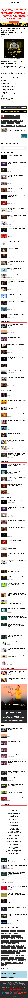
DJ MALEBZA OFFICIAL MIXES (8, 632)
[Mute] (21, 107)
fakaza (3, 123)
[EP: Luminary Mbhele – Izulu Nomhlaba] (4, 333)
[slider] (24, 107)
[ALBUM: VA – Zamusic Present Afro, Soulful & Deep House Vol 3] (4, 572)
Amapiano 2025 (5, 940)
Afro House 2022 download (14, 848)
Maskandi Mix (5, 960)
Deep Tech (13, 948)
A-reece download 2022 (14, 818)
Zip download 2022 (14, 825)
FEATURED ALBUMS (6, 497)
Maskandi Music (13, 960)
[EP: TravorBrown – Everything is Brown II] (4, 353)
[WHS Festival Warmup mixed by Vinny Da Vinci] (4, 861)
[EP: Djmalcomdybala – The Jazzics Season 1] (4, 360)
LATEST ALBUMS (5, 321)
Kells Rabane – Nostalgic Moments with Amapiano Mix (16, 921)
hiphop (18, 953)
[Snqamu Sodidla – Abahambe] (4, 750)
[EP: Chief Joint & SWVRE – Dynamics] (4, 386)
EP (24, 948)
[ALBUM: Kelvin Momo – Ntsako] (4, 244)
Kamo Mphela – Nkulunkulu (13, 433)
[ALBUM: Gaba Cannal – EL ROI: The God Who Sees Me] (4, 198)
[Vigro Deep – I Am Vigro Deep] (4, 396)
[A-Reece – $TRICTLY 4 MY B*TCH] (4, 449)
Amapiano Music (21, 940)
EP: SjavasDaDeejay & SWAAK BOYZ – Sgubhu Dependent (16, 209)
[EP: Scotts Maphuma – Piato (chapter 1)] (4, 184)
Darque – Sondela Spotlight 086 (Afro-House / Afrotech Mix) (16, 772)
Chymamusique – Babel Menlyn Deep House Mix (16, 798)
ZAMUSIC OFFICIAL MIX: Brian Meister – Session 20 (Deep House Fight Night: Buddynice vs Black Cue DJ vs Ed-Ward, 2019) (16, 624)
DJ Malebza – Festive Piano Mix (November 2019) (14, 636)
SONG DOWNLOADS (16, 28)
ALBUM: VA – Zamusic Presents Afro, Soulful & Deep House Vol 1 (16, 584)
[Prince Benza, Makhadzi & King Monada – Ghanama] (4, 429)
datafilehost (12, 120)
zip (21, 962)
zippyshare (4, 965)
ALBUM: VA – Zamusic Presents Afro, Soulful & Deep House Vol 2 (16, 577)
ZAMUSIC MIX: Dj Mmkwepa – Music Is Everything (16, 679)
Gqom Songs (12, 953)
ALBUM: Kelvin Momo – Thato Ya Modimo (17, 215)
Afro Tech (4, 120)
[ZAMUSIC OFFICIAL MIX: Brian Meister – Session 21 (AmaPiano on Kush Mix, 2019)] (4, 619)
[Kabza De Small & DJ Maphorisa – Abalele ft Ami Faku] (4, 409)
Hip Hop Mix (4, 955)
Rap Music (11, 962)
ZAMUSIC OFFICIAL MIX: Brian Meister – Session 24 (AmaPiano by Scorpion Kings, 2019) (17, 594)
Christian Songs (14, 943)
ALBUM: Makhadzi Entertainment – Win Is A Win (16, 222)
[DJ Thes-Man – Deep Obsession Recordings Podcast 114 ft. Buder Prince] (4, 895)
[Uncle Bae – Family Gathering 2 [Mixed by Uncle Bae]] (4, 916)
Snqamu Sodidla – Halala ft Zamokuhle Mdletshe (16, 762)
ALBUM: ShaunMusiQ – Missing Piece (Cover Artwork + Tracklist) (16, 485)
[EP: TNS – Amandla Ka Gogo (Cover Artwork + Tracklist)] (4, 473)
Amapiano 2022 (11, 938)
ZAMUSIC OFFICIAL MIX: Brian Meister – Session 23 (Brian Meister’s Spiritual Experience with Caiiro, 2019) (16, 602)
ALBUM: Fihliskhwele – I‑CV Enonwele (16, 344)
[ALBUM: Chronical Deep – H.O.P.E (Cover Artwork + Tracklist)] (4, 467)
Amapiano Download (14, 816)
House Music (10, 123)
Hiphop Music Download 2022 (14, 838)
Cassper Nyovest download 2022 (14, 820)
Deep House (12, 945)
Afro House (7, 115)
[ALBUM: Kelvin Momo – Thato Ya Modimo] (4, 217)
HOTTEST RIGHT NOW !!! (7, 152)
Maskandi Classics (19, 957)
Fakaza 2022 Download (14, 835)
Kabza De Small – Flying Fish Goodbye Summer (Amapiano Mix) (16, 778)
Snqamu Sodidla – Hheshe (13, 754)
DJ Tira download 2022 (14, 831)
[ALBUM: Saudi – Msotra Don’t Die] (4, 290)
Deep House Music (6, 948)
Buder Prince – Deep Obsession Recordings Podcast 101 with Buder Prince (15, 901)
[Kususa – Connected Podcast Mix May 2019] (4, 882)
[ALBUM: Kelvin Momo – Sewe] (4, 270)
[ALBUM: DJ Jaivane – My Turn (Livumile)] (4, 310)
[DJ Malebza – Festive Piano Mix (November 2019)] (4, 637)
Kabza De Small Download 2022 (14, 812)
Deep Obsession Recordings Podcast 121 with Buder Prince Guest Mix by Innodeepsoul (17, 873)
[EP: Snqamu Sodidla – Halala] (4, 340)
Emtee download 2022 (14, 829)
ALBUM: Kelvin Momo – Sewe (14, 268)
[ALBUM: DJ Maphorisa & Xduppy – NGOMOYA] (4, 237)
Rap (6, 962)
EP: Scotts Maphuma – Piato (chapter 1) (16, 182)
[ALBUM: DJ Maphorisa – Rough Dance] (4, 231)
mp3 (18, 125)
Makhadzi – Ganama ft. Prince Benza (16, 420)
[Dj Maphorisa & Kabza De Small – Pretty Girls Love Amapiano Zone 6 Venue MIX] (4, 416)
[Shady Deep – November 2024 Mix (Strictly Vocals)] (4, 787)
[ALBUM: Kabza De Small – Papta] (4, 158)
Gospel (8, 950)
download (19, 120)
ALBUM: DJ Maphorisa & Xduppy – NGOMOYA (15, 235)
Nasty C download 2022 (14, 819)
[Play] (3, 107)
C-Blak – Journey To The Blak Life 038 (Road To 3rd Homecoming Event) (16, 791)
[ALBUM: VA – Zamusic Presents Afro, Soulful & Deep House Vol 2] (4, 579)
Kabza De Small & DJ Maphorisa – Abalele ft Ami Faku (17, 407)
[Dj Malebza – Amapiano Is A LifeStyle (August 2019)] (4, 664)
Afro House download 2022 (14, 840)
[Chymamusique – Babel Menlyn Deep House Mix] (4, 800)
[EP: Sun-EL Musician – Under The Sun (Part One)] (4, 191)
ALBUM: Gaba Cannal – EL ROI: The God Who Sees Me (16, 196)
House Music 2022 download (14, 850)
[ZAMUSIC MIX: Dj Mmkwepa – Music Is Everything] (4, 680)
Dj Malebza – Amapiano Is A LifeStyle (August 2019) (16, 662)
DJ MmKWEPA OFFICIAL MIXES (8, 668)
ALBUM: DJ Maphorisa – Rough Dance (16, 228)
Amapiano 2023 (19, 938)
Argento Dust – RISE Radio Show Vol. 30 (16, 907)
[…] (23, 720)
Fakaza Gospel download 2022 (14, 843)
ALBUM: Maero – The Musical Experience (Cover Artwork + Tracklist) (16, 491)
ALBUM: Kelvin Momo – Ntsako (14, 241)
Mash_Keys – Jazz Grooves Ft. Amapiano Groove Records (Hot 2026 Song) (16, 169)
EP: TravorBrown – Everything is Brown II (16, 350)
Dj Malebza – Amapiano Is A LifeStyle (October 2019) (16, 642)
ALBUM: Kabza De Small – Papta (14, 155)
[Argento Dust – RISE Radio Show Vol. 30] (4, 910)
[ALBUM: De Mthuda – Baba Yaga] (4, 297)
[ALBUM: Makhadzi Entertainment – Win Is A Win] (4, 224)
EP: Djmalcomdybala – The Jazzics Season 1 (15, 358)
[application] (14, 107)
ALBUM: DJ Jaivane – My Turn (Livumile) (16, 308)
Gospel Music (15, 950)
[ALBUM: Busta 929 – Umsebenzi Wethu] (4, 304)
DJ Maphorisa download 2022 (14, 837)
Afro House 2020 (15, 115)
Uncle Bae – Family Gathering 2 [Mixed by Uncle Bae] (17, 915)
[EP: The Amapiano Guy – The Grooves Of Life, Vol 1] (4, 164)
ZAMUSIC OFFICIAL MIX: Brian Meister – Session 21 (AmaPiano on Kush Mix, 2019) (17, 617)
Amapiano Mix (13, 940)
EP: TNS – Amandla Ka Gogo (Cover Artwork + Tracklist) (15, 471)
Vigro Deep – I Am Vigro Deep (14, 393)
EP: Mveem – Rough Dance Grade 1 (15, 377)
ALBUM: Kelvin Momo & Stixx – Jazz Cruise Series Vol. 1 (15, 255)
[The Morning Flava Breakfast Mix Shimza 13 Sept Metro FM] (4, 868)
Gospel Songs (22, 950)
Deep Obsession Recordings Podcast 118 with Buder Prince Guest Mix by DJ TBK (17, 887)
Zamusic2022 (14, 810)
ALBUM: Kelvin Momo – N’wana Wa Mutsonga (15, 176)
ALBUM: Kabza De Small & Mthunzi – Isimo (15, 315)
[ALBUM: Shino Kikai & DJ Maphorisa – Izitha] (4, 284)
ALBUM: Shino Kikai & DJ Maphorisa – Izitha (16, 282)
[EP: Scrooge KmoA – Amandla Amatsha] (4, 373)
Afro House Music (15, 118)
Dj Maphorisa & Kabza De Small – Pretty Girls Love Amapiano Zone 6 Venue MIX (16, 414)
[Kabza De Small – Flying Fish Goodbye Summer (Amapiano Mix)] (4, 780)
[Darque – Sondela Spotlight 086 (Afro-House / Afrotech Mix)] (4, 773)
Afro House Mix (5, 118)
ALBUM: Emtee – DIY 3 (12, 248)
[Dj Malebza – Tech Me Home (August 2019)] (4, 651)
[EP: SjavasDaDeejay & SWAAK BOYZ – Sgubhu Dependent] (4, 211)
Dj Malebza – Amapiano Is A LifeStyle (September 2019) (16, 655)
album (19, 935)
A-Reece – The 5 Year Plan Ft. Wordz (15, 440)
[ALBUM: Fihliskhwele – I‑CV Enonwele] (4, 346)
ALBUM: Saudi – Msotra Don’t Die (15, 288)
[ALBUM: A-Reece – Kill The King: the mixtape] (4, 264)
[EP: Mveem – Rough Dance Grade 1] (4, 380)
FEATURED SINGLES (6, 390)
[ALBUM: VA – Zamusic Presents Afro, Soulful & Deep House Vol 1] (4, 586)
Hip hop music (12, 955)
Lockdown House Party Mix (8, 125)
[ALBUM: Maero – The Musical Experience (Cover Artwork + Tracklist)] (4, 493)
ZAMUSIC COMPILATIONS (7, 567)
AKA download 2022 (14, 822)
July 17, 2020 (4, 36)
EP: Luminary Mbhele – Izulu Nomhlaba (16, 331)
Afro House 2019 (20, 931)
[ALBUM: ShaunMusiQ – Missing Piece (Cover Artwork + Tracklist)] (4, 486)
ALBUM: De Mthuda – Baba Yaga (14, 294)
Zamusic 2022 (14, 809)
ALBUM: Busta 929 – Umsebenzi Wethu (16, 301)
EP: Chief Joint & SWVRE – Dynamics (15, 384)
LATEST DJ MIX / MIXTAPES (8, 768)
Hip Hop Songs (20, 955)
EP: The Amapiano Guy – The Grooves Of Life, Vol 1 (16, 163)
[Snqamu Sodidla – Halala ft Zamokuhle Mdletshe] (4, 764)
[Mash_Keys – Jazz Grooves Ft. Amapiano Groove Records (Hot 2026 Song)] (4, 171)
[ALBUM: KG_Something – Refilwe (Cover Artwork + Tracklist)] (4, 480)
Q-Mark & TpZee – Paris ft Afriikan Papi (16, 400)
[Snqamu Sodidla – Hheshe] (4, 757)
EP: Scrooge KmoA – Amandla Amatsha (16, 370)
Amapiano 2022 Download (14, 813)
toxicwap (23, 125)
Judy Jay (17, 123)
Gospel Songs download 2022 (14, 841)
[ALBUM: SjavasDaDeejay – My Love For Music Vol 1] (4, 277)
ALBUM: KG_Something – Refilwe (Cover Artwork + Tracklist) (16, 478)
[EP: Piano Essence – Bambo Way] (4, 366)
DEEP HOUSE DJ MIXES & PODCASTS (10, 856)
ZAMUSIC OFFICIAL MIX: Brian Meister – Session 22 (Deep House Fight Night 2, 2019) (16, 610)
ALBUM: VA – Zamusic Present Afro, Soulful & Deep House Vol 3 (15, 570)
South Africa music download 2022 (14, 826)
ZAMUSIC (10, 36)
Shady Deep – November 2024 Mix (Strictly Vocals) (15, 785)
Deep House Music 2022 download (14, 851)
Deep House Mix (20, 945)
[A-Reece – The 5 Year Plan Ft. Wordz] (4, 442)
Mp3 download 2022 (14, 823)
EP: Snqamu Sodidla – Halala (14, 337)
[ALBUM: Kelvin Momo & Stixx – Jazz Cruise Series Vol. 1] (4, 257)
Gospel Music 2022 (14, 844)
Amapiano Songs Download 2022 (14, 815)
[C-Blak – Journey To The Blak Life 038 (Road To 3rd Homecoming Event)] (4, 793)
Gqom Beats (4, 953)
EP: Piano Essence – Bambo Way (14, 364)
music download (14, 828)
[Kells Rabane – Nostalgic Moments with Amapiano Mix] (4, 923)
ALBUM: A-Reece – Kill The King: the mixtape (15, 262)
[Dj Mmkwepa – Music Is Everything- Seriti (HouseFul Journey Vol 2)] (4, 674)
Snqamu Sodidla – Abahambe (14, 748)
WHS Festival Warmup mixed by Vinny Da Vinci (17, 859)
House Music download (14, 847)
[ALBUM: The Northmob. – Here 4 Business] (4, 327)
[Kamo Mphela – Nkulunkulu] (4, 436)
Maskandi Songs (22, 960)
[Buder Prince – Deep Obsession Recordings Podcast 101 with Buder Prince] (4, 902)
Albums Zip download (14, 853)
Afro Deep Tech (5, 931)
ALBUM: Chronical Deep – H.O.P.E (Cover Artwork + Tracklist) (16, 465)
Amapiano (4, 938)
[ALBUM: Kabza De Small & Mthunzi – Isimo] (4, 317)
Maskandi (11, 957)
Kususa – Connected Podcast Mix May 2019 (16, 880)
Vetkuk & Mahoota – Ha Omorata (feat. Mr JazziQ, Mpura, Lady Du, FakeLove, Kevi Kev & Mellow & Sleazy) (16, 454)
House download (14, 845)
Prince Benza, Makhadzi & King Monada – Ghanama (16, 427)
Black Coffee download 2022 (14, 832)
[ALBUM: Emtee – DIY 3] (4, 251)
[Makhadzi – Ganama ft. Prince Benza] (4, 422)
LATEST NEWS (4, 461)
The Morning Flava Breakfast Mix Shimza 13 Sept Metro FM (17, 866)
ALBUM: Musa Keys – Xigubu (14, 202)
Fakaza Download (14, 834)
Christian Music (5, 943)
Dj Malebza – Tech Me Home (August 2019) (16, 649)
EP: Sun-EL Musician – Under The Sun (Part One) (16, 189)
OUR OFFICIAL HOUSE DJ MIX (8, 590)
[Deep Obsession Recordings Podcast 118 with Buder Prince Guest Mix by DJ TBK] (4, 889)
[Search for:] (14, 148)
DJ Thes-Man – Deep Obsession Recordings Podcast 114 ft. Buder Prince (16, 894)
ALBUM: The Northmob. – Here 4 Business (14, 325)
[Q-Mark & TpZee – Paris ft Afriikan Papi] (4, 403)
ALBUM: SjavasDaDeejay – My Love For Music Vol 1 (16, 275)
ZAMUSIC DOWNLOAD (6, 28)
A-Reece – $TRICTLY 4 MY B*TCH (14, 446)
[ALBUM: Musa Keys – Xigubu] (4, 204)
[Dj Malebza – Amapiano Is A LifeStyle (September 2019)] (4, 657)
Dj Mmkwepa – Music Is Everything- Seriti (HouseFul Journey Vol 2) (15, 672)
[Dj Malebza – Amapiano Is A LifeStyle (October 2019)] (4, 644)
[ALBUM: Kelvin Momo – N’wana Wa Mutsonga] (4, 178)
